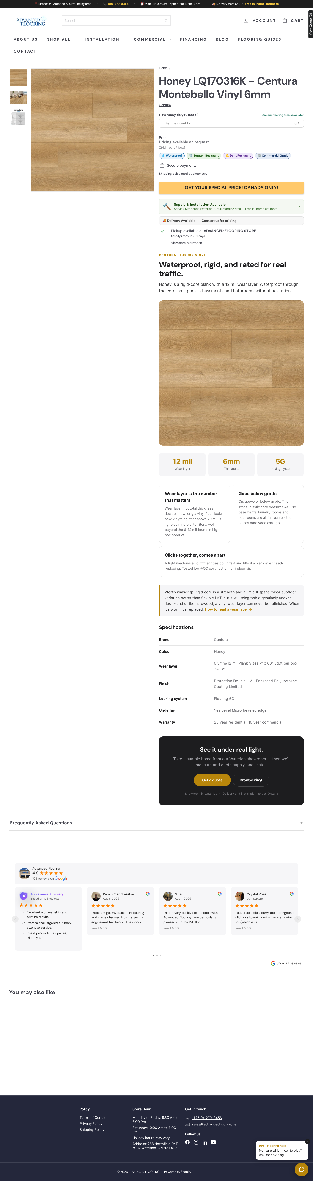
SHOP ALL (59, 39)
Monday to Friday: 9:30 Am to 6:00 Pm (156, 1119)
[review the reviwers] (148, 894)
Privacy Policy (91, 1123)
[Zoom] (92, 130)
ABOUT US (26, 39)
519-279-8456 (118, 4)
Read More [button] (99, 928)
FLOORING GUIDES (260, 39)
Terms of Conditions (96, 1117)
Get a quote (212, 780)
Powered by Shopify (177, 1172)
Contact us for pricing (219, 221)
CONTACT (25, 51)
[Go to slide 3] (160, 955)
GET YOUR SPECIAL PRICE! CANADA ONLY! (231, 188)
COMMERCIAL (150, 39)
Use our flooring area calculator (283, 115)
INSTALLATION (103, 39)
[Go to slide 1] (153, 955)
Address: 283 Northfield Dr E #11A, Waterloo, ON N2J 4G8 (155, 1146)
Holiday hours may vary (151, 1138)
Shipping (165, 174)
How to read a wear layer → (228, 609)
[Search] (166, 20)
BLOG (222, 39)
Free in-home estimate (262, 4)
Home (163, 68)
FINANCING (193, 39)
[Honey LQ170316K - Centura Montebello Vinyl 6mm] (32, 1042)
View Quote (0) (310, 24)
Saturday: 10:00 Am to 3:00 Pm (154, 1129)
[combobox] (116, 20)
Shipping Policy (92, 1129)
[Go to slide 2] (157, 955)
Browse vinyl (251, 780)
